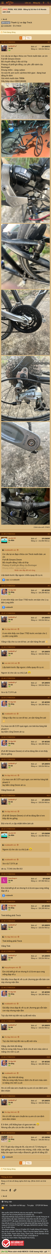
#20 (48, 1133)
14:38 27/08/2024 (8, 534)
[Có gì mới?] (43, 3)
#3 (49, 586)
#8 (49, 737)
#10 (48, 796)
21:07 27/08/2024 (8, 902)
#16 (48, 988)
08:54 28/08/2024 (8, 1133)
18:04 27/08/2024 (8, 796)
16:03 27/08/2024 (8, 698)
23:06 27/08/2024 (8, 1057)
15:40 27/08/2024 (8, 678)
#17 (48, 1021)
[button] (2, 3)
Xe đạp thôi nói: (11, 629)
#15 (48, 951)
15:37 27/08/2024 (8, 613)
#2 (49, 534)
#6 (49, 678)
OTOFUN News (42, 1205)
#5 (49, 647)
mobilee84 (7, 26)
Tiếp (28, 38)
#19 (48, 1096)
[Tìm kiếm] (48, 3)
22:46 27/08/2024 (8, 988)
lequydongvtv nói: (11, 967)
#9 (49, 759)
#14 (48, 921)
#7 (49, 698)
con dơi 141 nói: (11, 663)
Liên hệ (5, 1205)
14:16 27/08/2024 (8, 42)
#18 (48, 1057)
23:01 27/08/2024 (8, 1021)
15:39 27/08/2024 (8, 647)
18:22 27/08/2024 (8, 829)
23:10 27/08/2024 (8, 1096)
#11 (48, 829)
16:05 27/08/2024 (8, 737)
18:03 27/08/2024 (8, 759)
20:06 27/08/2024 (8, 874)
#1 (49, 42)
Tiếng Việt (7, 1202)
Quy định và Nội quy (17, 1205)
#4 (49, 613)
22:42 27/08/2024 (8, 951)
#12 (48, 874)
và (12, 580)
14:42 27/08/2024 (8, 586)
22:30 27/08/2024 (8, 921)
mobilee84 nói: (10, 550)
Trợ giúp (30, 1205)
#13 (48, 902)
